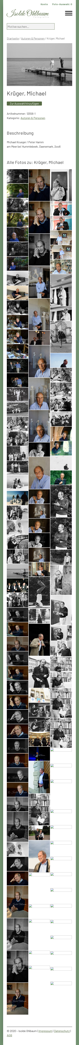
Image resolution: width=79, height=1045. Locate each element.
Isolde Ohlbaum (27, 14)
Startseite (13, 38)
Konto (44, 4)
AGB (9, 1035)
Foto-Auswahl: (62, 4)
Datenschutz (62, 1031)
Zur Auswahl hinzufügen (24, 103)
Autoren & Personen (33, 38)
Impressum (45, 1031)
